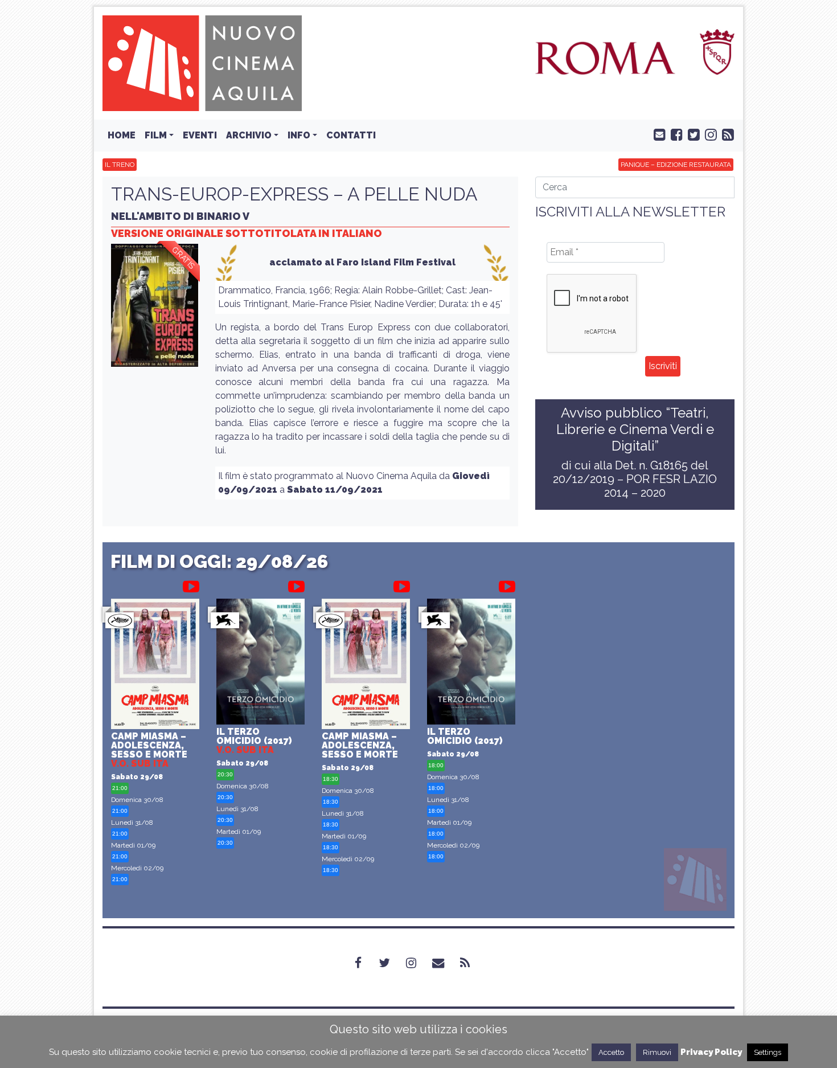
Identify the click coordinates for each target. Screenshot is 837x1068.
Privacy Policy (711, 1052)
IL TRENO (119, 165)
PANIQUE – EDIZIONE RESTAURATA (676, 165)
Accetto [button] (611, 1052)
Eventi (200, 135)
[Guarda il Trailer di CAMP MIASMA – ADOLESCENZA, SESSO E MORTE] (191, 584)
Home (122, 135)
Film (156, 135)
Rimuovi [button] (657, 1052)
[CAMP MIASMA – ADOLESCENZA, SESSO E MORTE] (155, 666)
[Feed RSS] (725, 134)
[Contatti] (445, 963)
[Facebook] (365, 963)
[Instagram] (418, 963)
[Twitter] (391, 963)
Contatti (351, 135)
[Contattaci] (657, 134)
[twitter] (691, 134)
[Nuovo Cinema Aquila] (202, 62)
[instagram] (708, 134)
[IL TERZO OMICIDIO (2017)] (260, 663)
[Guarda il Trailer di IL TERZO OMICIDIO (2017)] (296, 584)
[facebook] (674, 134)
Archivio (249, 135)
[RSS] (471, 963)
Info (299, 135)
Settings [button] (767, 1052)
